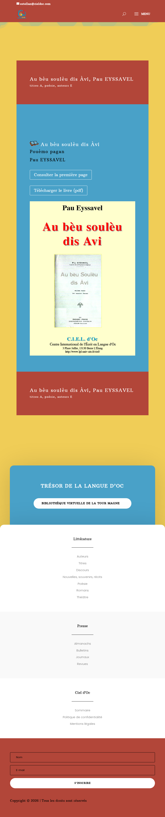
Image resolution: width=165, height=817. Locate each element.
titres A (36, 85)
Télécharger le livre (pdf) (58, 190)
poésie (50, 85)
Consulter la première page (61, 174)
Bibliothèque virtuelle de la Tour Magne (81, 503)
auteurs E (64, 85)
